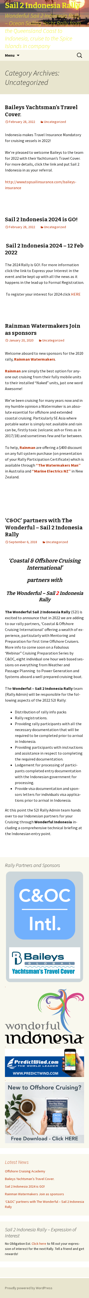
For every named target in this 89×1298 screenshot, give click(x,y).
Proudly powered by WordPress (28, 1288)
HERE (76, 294)
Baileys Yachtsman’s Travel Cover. (29, 1179)
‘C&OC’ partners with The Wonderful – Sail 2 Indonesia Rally (44, 527)
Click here (39, 1243)
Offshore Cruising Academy (25, 1171)
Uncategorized (55, 121)
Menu (10, 55)
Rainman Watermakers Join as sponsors (34, 1194)
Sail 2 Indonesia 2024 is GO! (41, 219)
